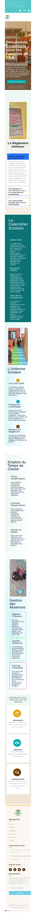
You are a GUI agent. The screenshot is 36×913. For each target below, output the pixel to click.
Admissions (12, 837)
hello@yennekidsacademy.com (21, 856)
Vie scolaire (12, 834)
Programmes (13, 831)
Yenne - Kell (15, 859)
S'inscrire (20, 893)
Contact (11, 841)
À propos (12, 827)
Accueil (11, 824)
